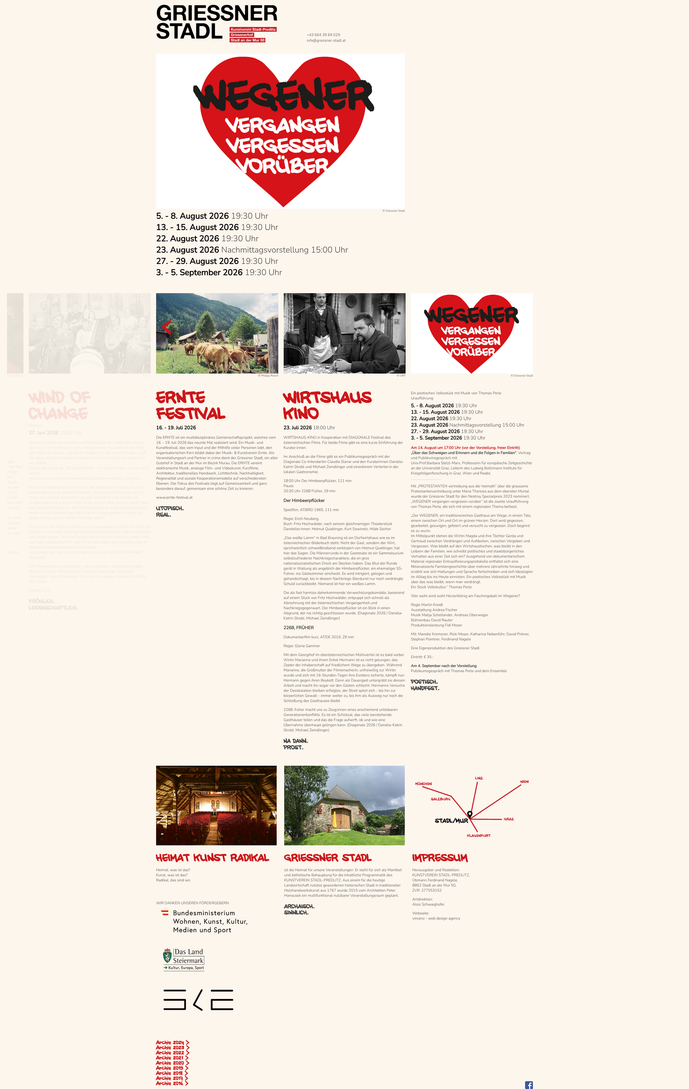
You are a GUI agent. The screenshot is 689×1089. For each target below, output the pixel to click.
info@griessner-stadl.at (326, 40)
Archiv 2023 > (172, 1047)
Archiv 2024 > (172, 1042)
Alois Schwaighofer (428, 904)
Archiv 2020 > (172, 1063)
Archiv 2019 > (172, 1068)
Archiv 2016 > (172, 1083)
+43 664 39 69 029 (323, 34)
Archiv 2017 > (172, 1078)
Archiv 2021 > (172, 1058)
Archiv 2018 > (172, 1073)
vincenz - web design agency (436, 918)
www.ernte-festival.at (174, 497)
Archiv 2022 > (172, 1053)
